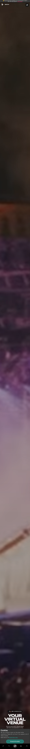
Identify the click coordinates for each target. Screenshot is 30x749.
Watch (7, 4)
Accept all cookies (15, 741)
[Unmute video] (27, 5)
